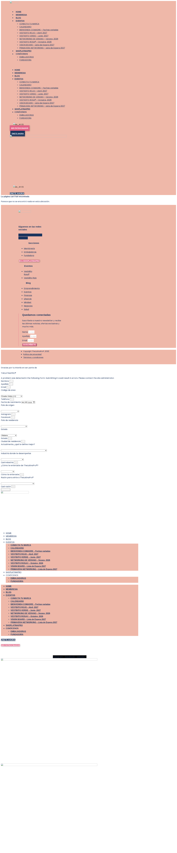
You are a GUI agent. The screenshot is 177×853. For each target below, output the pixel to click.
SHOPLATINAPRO (23, 51)
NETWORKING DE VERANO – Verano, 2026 (38, 38)
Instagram (6, 414)
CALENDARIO (25, 26)
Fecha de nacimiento (11, 402)
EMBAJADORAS (26, 57)
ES (21, 124)
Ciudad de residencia (11, 441)
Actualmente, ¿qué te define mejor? (18, 444)
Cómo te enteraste (10, 474)
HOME (18, 12)
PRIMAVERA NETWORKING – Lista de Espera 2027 (42, 48)
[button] (49, 64)
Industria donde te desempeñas (16, 453)
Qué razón (6, 486)
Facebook (6, 417)
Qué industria (7, 462)
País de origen (7, 405)
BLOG (18, 18)
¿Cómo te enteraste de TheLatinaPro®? (19, 465)
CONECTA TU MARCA (29, 23)
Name (25, 332)
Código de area (8, 390)
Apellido (26, 336)
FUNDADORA (25, 60)
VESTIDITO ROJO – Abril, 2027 (33, 32)
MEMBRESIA (21, 15)
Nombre (5, 381)
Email (25, 340)
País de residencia (9, 420)
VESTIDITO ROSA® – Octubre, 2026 (35, 41)
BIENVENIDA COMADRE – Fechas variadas (38, 29)
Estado (4, 429)
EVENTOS (20, 21)
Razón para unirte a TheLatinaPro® (17, 477)
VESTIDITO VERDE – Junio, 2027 (33, 35)
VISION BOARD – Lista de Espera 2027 (36, 45)
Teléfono (5, 399)
